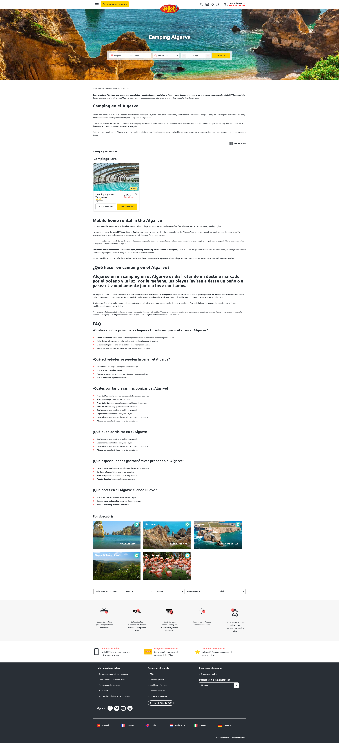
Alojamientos (106, 206)
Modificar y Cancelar (158, 685)
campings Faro (105, 159)
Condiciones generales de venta (112, 680)
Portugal (129, 591)
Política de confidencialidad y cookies (114, 696)
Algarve (160, 591)
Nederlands (180, 725)
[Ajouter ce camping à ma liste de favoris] (135, 167)
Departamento (193, 591)
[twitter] (116, 708)
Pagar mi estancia (157, 691)
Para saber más (128, 544)
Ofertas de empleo (209, 674)
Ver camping (127, 206)
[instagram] (130, 708)
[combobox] (166, 55)
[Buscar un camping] (115, 4)
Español (105, 725)
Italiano (202, 725)
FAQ (152, 674)
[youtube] (123, 708)
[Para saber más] (116, 535)
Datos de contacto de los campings (113, 674)
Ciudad (221, 591)
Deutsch (227, 725)
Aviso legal (103, 691)
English (154, 725)
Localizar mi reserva (158, 696)
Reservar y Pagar (157, 680)
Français (130, 725)
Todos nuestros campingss (106, 591)
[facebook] (110, 708)
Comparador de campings (109, 685)
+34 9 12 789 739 (162, 702)
